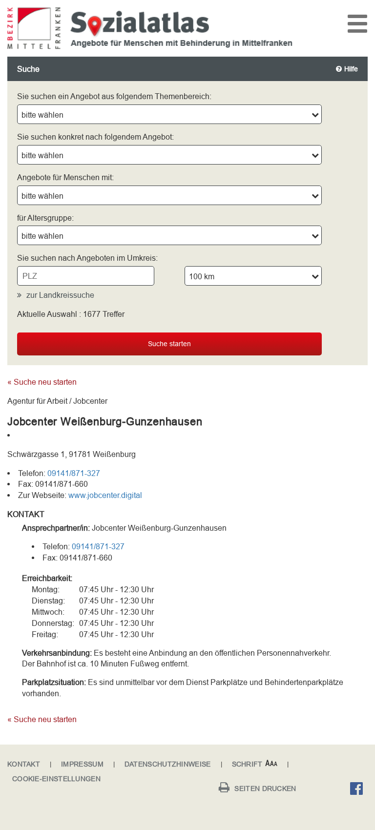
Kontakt (23, 764)
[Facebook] (359, 790)
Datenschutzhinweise (168, 764)
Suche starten (169, 344)
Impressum (82, 764)
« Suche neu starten (42, 381)
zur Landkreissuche (60, 294)
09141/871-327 (73, 473)
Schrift (247, 764)
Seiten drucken (265, 788)
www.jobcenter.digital (105, 495)
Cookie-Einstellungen (56, 779)
